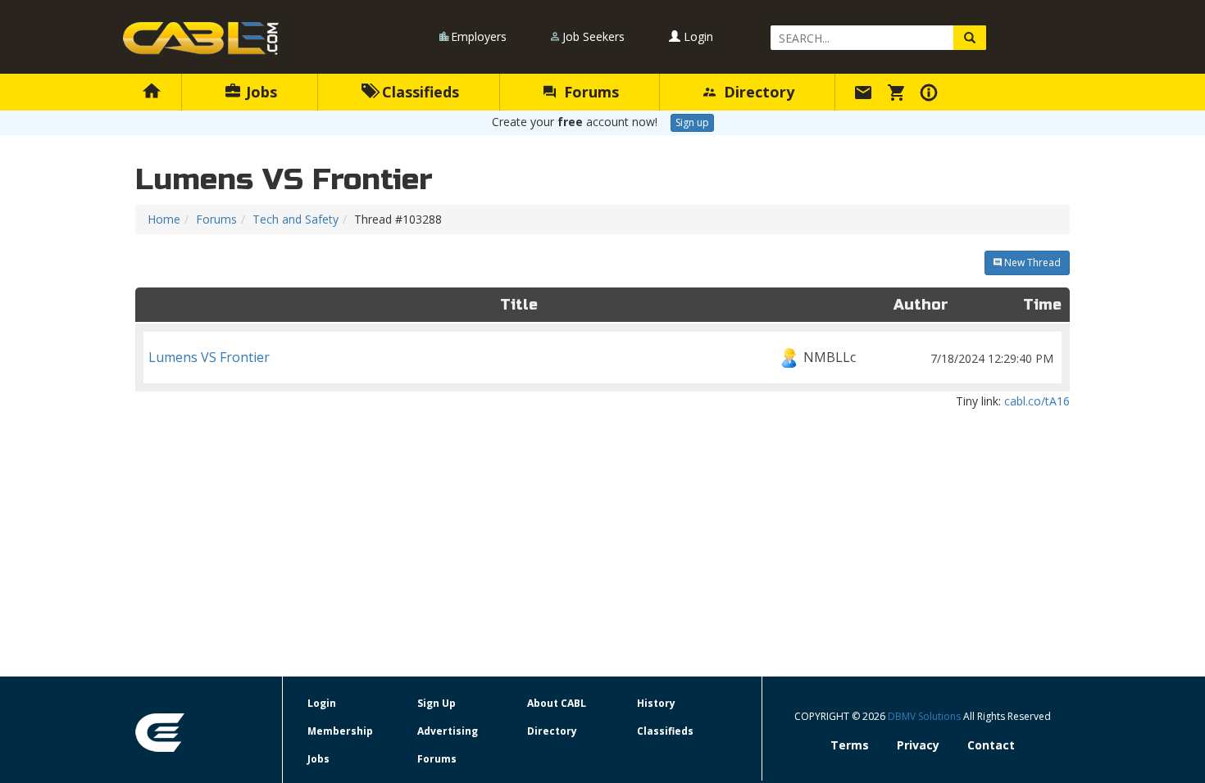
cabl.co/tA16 (1037, 401)
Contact (991, 745)
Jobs (259, 92)
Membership (340, 731)
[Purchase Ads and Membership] (898, 92)
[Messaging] (865, 92)
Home (164, 219)
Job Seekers (593, 36)
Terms (849, 745)
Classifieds (418, 92)
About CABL (556, 703)
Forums (589, 92)
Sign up (692, 122)
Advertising (447, 731)
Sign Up (436, 703)
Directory (757, 92)
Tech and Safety (295, 219)
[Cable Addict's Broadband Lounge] (201, 38)
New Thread (1031, 262)
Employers (479, 36)
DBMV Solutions (925, 716)
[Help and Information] (931, 92)
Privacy (918, 745)
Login (696, 36)
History (656, 703)
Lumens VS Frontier (600, 357)
